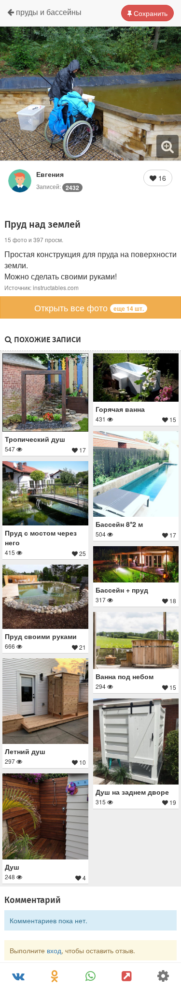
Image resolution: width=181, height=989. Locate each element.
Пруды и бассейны (48, 11)
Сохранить (149, 13)
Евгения (50, 174)
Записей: (57, 186)
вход (54, 950)
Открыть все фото (89, 307)
